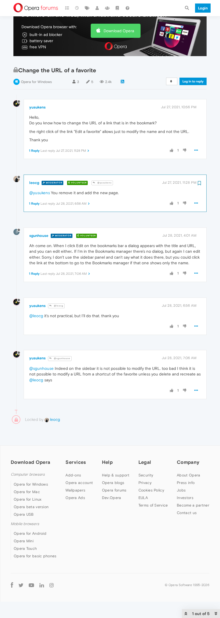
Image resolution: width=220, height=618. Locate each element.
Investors (185, 498)
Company (188, 462)
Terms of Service (153, 505)
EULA (143, 498)
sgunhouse (38, 235)
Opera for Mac (27, 492)
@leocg (58, 306)
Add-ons (73, 475)
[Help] (127, 8)
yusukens (37, 107)
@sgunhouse (61, 358)
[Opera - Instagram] (51, 585)
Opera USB (24, 514)
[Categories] (67, 8)
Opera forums (114, 490)
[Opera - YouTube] (31, 585)
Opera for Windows (36, 82)
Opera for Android (30, 533)
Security (145, 475)
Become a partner (193, 505)
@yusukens (104, 183)
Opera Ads (75, 498)
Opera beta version (31, 507)
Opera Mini (24, 541)
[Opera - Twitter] (21, 585)
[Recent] (77, 8)
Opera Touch (25, 548)
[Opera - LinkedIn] (42, 585)
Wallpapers (75, 490)
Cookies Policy (151, 490)
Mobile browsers (25, 524)
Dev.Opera (111, 498)
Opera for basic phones (35, 556)
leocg (34, 182)
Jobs (181, 490)
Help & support (115, 475)
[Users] (97, 8)
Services (75, 462)
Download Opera (119, 30)
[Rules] (117, 8)
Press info (186, 482)
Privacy (145, 482)
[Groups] (107, 8)
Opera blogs (113, 482)
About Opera (188, 475)
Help (107, 462)
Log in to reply (193, 81)
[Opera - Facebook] (12, 584)
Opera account (79, 482)
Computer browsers (28, 474)
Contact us (187, 513)
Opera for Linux (28, 499)
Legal (144, 462)
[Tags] (87, 8)
